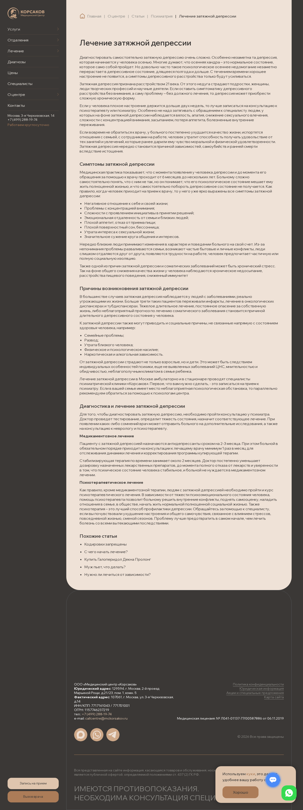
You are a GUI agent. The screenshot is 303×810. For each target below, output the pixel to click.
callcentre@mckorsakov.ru (106, 718)
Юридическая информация (262, 688)
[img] (26, 13)
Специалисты (20, 83)
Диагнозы (17, 61)
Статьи (138, 16)
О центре (16, 94)
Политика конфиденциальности (258, 684)
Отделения (18, 40)
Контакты (16, 105)
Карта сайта (274, 697)
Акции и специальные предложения (255, 693)
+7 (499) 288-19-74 (22, 119)
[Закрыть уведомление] (292, 769)
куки (250, 773)
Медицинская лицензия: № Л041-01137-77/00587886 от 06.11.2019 (230, 718)
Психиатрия (162, 16)
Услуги (14, 29)
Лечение (16, 51)
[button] (33, 783)
